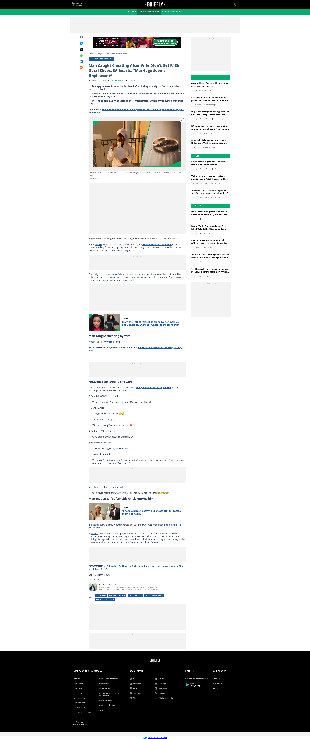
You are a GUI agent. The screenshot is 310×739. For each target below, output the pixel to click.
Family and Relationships (116, 53)
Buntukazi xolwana (105, 600)
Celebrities (196, 147)
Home (91, 53)
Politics (195, 133)
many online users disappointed (153, 387)
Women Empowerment (172, 11)
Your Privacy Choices (157, 737)
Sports (195, 233)
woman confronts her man (157, 244)
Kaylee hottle (135, 595)
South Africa (197, 105)
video (109, 341)
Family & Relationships (149, 11)
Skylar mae (101, 595)
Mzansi (94, 533)
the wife (115, 274)
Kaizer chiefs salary (154, 595)
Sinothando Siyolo (118, 80)
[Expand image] (182, 119)
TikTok (98, 244)
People (131, 11)
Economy (196, 247)
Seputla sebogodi (117, 595)
